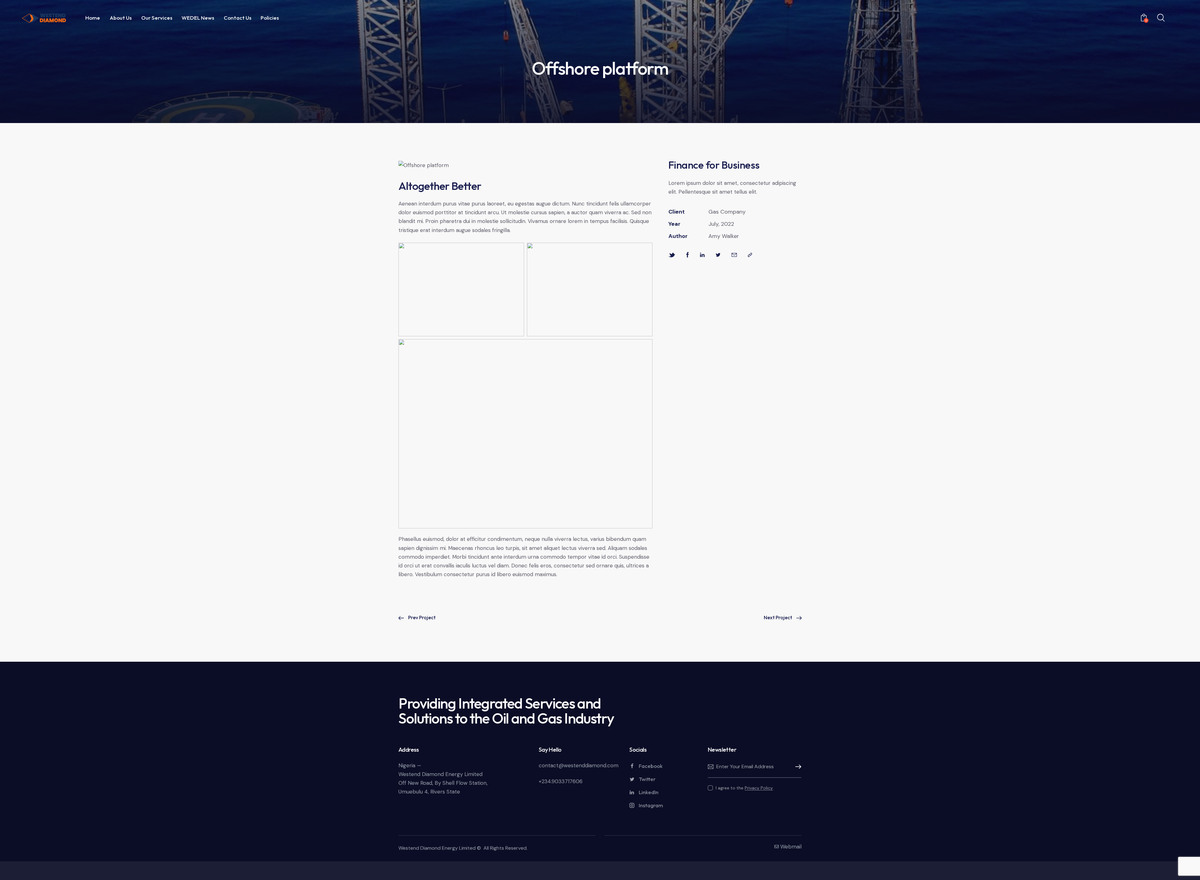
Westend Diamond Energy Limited (437, 848)
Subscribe (796, 766)
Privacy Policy (759, 788)
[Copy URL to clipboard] (750, 255)
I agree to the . (745, 788)
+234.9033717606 (560, 781)
